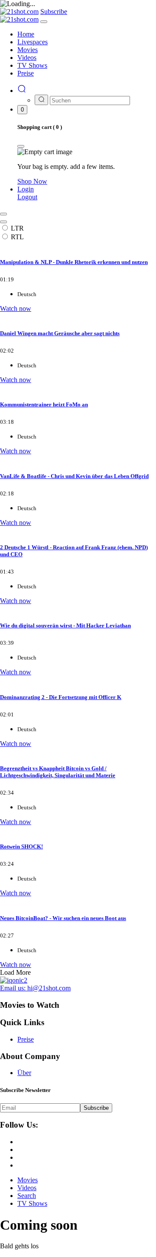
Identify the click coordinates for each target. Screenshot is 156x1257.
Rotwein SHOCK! (21, 846)
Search (26, 1195)
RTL (17, 237)
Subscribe (96, 1108)
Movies (27, 1180)
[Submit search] (41, 100)
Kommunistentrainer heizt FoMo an (44, 404)
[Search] (21, 90)
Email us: (35, 988)
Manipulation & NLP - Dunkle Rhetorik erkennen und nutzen (74, 262)
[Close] (43, 21)
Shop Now (32, 181)
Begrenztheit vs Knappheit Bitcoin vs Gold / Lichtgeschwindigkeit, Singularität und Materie (57, 772)
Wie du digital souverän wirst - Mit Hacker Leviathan (65, 625)
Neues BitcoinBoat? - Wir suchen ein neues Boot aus (63, 918)
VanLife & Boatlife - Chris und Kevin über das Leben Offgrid (74, 476)
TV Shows (32, 1203)
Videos (26, 1187)
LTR (17, 228)
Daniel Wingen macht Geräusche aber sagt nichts (60, 333)
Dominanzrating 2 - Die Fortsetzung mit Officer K (60, 697)
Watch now (15, 308)
